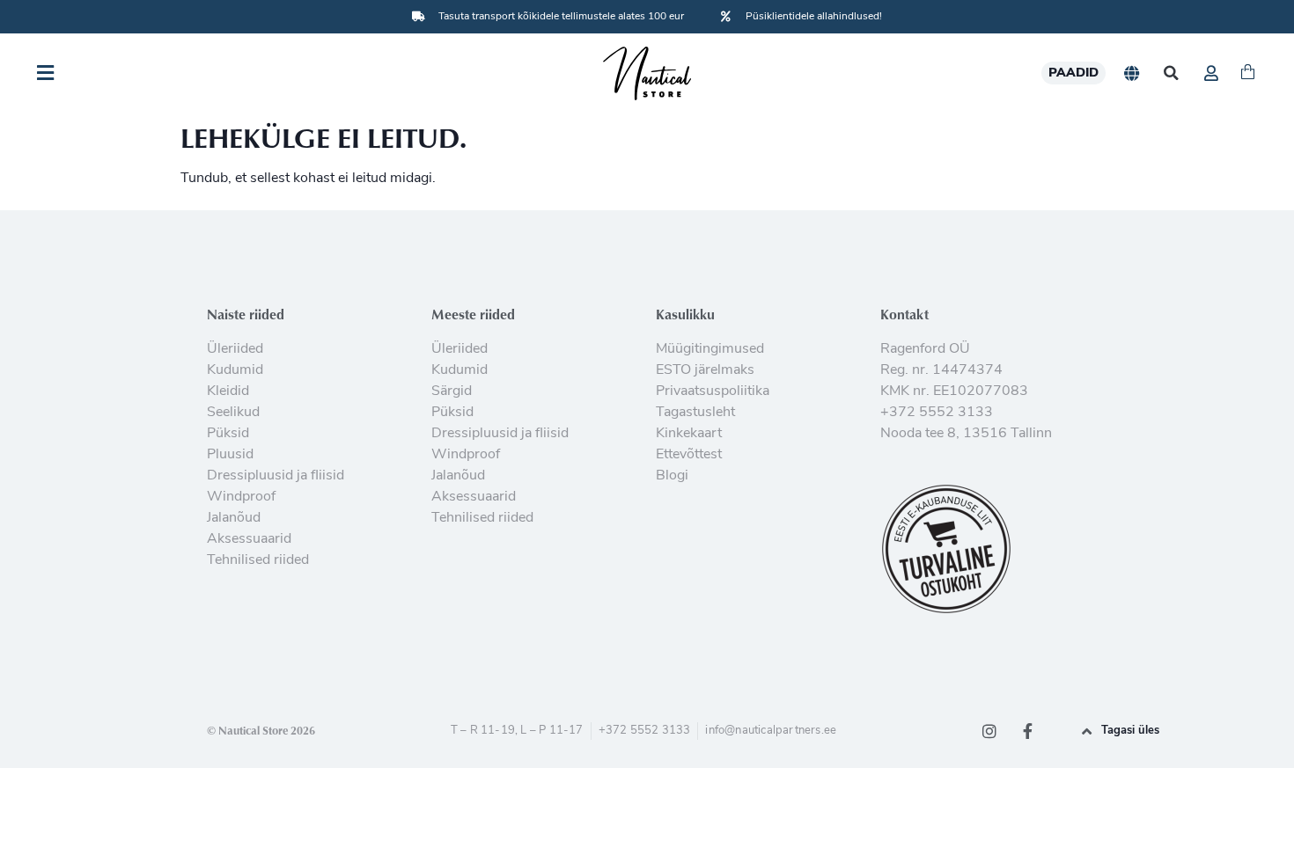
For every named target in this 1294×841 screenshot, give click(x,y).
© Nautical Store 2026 (261, 730)
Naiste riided (245, 314)
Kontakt (904, 314)
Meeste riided (473, 314)
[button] (1171, 73)
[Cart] (1248, 73)
